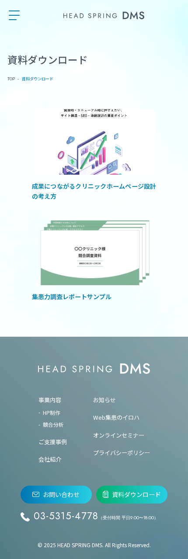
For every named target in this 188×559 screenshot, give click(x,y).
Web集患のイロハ (116, 417)
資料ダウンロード (136, 494)
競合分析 (53, 424)
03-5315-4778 (96, 516)
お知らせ (104, 400)
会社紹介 (49, 459)
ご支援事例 (52, 442)
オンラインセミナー (118, 435)
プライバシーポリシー (121, 453)
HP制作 (51, 412)
